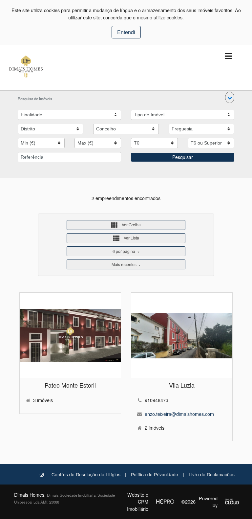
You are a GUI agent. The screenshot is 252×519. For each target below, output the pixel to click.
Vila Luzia (182, 385)
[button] (229, 97)
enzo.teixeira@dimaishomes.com (179, 413)
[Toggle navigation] (228, 56)
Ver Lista (131, 237)
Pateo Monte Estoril (70, 385)
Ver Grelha (131, 224)
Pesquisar (182, 157)
